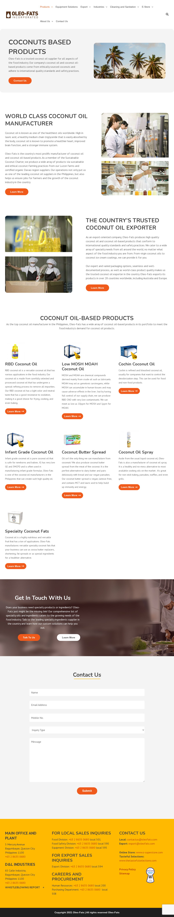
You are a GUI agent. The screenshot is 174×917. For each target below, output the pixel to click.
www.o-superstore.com (149, 852)
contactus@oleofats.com (142, 839)
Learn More (16, 191)
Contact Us (20, 80)
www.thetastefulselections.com (137, 860)
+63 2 (9, 856)
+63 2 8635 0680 (15, 882)
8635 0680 (19, 856)
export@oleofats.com (142, 843)
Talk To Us (29, 637)
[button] (51, 7)
